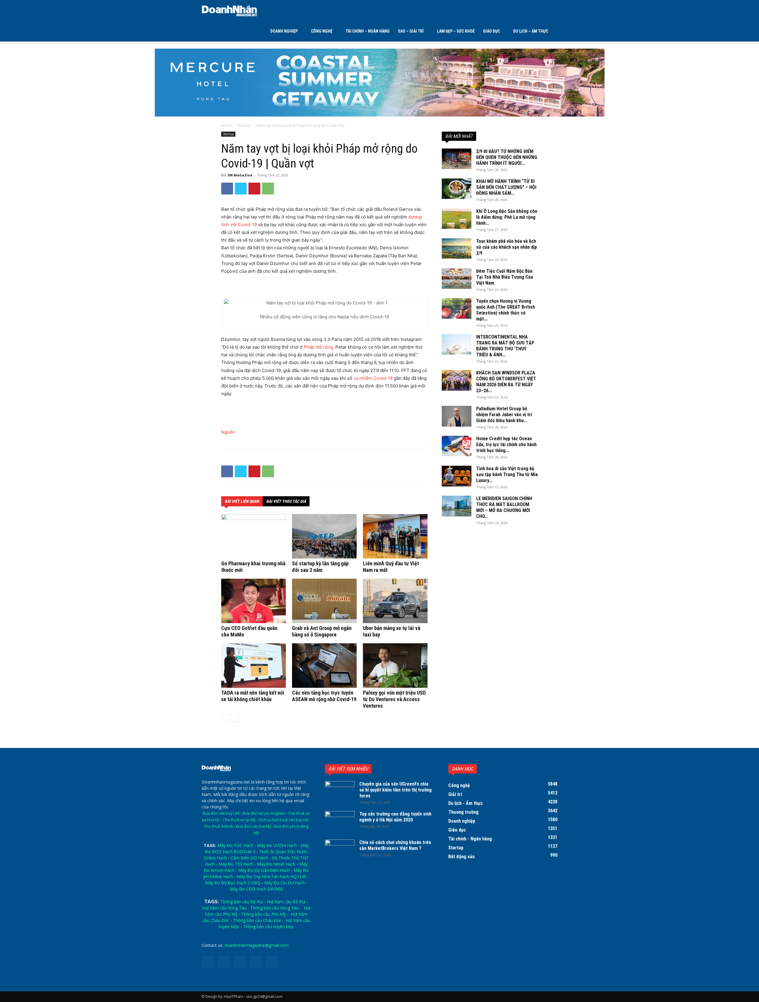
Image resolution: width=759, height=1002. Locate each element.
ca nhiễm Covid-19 (373, 378)
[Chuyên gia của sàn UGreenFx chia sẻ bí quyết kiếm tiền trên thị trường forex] (340, 791)
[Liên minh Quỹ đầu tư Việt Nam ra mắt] (395, 536)
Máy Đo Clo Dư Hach (284, 882)
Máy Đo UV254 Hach (277, 845)
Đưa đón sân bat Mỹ (253, 826)
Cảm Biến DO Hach (249, 858)
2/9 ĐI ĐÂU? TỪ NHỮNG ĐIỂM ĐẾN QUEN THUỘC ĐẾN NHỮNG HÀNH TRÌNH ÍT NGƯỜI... (506, 157)
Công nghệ (321, 31)
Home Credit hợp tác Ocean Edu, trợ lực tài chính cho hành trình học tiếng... (506, 444)
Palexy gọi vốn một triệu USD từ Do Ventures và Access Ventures (394, 699)
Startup (244, 125)
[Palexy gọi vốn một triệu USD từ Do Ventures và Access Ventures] (395, 665)
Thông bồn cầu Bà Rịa (241, 901)
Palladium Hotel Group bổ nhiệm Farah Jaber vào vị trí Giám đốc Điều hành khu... (504, 414)
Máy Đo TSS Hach (236, 864)
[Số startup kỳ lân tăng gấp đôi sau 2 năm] (324, 536)
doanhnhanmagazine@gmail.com (256, 945)
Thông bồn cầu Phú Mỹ (263, 914)
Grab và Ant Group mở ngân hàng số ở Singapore (322, 631)
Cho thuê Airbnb (218, 826)
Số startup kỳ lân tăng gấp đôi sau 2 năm (320, 566)
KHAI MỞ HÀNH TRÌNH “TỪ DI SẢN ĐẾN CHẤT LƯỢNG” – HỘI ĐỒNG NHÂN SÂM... (506, 187)
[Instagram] (223, 962)
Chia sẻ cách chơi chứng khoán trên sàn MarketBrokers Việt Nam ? (395, 845)
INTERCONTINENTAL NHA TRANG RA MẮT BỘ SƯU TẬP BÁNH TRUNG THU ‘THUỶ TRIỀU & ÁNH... (505, 346)
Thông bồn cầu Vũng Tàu (274, 908)
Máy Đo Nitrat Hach (276, 864)
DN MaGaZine (240, 175)
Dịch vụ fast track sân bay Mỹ (283, 819)
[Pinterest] (254, 188)
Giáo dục (491, 31)
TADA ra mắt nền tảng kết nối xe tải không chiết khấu (252, 696)
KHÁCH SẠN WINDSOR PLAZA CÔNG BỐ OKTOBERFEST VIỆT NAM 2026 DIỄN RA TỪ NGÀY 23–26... (506, 381)
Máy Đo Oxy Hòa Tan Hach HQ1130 (271, 876)
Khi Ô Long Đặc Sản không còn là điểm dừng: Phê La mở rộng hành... (506, 217)
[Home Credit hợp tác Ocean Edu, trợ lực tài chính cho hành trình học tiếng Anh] (456, 446)
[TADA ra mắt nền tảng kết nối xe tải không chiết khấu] (253, 665)
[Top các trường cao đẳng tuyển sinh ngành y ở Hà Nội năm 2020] (340, 821)
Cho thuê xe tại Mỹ (239, 819)
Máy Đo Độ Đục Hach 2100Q (232, 882)
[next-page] (234, 718)
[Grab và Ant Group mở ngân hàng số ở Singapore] (324, 601)
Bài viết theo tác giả (286, 501)
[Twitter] (241, 188)
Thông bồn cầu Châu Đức (257, 920)
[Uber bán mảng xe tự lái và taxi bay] (395, 601)
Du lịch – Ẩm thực (530, 31)
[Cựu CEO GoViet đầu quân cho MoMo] (253, 601)
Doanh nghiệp (284, 31)
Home (226, 125)
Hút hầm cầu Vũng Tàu (224, 908)
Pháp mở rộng (318, 347)
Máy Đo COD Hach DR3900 (256, 889)
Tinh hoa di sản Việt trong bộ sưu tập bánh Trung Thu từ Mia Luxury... (507, 474)
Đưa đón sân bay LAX (221, 813)
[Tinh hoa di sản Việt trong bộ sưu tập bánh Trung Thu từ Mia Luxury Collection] (456, 476)
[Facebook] (227, 188)
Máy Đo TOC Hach (235, 845)
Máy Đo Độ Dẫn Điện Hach (264, 870)
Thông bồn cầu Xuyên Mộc (268, 926)
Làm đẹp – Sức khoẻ (456, 31)
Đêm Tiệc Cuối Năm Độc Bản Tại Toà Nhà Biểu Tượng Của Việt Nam (504, 277)
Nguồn (228, 432)
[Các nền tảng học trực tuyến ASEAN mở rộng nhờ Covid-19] (324, 665)
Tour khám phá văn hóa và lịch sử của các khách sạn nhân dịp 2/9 (506, 247)
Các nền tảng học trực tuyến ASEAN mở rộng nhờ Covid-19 (324, 696)
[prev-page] (225, 718)
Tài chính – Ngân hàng (368, 31)
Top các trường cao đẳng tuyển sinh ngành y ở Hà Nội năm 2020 (395, 817)
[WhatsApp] (268, 188)
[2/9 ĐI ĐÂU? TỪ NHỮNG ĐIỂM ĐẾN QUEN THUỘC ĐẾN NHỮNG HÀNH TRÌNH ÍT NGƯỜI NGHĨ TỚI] (456, 159)
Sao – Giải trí (411, 31)
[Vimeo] (255, 962)
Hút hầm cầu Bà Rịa (286, 901)
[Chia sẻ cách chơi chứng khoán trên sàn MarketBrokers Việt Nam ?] (340, 850)
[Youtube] (272, 962)
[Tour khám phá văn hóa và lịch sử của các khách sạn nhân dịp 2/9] (456, 248)
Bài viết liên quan (242, 501)
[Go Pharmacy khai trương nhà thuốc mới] (253, 536)
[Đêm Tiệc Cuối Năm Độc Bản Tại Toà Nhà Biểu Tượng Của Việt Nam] (456, 278)
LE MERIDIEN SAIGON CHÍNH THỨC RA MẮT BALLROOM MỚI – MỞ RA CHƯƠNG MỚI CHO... (504, 507)
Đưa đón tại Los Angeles (264, 813)
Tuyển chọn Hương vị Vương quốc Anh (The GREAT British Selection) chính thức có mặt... (505, 310)
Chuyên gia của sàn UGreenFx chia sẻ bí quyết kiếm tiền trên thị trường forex (395, 790)
